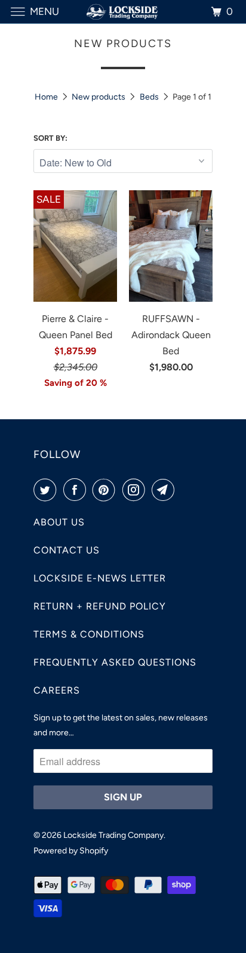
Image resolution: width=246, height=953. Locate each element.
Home (46, 97)
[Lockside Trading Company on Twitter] (47, 489)
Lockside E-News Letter (99, 578)
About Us (59, 522)
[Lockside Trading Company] (122, 11)
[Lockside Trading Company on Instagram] (136, 489)
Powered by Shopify (70, 851)
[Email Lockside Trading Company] (165, 489)
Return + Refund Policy (99, 606)
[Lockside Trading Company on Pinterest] (106, 489)
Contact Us (66, 550)
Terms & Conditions (88, 634)
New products (98, 97)
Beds (149, 97)
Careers (56, 690)
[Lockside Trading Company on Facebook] (77, 489)
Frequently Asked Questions (114, 662)
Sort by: (50, 138)
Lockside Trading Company (113, 835)
